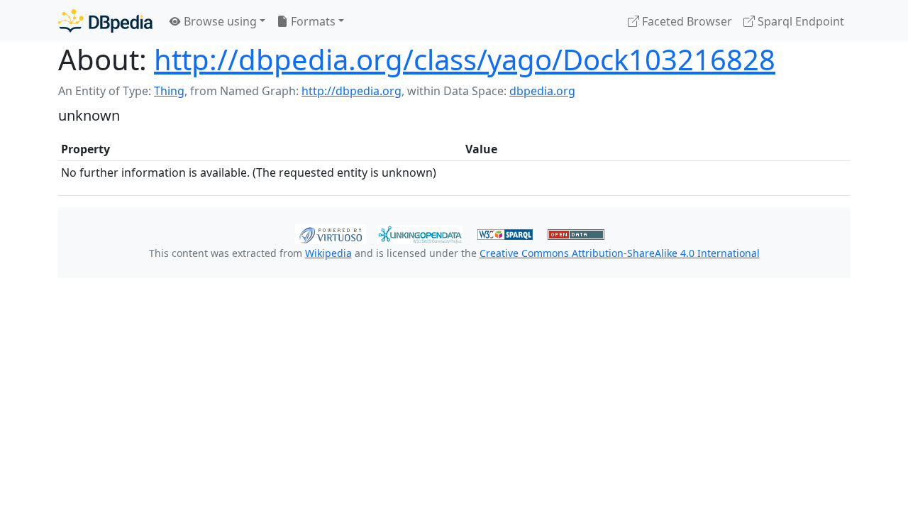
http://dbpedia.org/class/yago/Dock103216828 (464, 59)
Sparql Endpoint (799, 21)
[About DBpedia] (105, 21)
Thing (169, 91)
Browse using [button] (219, 21)
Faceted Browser (685, 21)
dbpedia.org (542, 91)
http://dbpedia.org (351, 91)
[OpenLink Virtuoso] (330, 233)
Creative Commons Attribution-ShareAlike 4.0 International (620, 253)
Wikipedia (328, 253)
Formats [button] (312, 21)
